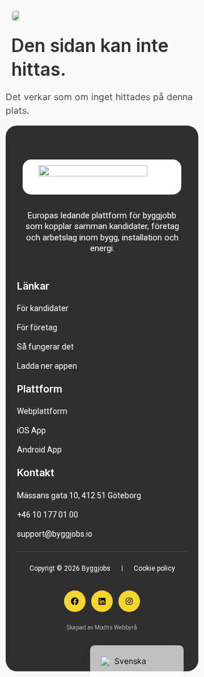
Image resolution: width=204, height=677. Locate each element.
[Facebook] (75, 601)
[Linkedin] (102, 601)
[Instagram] (129, 601)
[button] (188, 14)
